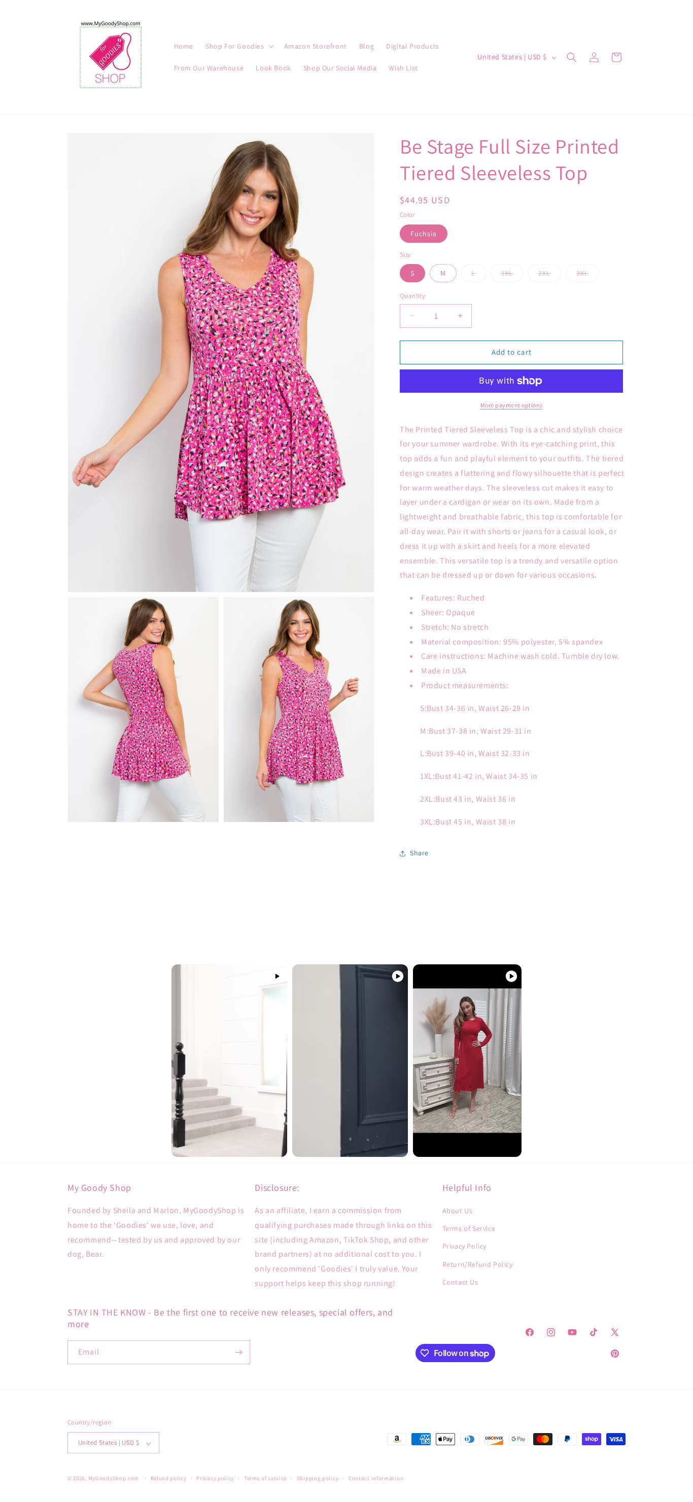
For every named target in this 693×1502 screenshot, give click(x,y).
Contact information (376, 1478)
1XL (512, 275)
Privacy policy (215, 1478)
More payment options (511, 405)
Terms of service (265, 1478)
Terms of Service (469, 1228)
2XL (549, 275)
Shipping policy (318, 1478)
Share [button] (419, 852)
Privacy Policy (464, 1246)
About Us (457, 1210)
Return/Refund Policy (477, 1264)
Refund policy (169, 1478)
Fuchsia (423, 233)
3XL (587, 275)
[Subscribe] (238, 1352)
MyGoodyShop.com (114, 1478)
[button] (238, 46)
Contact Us (460, 1282)
